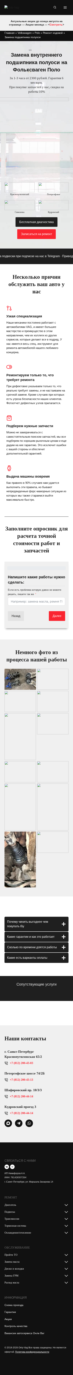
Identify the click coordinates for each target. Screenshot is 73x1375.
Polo (37, 32)
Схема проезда (13, 1305)
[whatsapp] (8, 1123)
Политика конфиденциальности (32, 1352)
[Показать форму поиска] (55, 8)
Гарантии (10, 1311)
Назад (16, 616)
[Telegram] (12, 1167)
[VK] (6, 1167)
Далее (57, 616)
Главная (9, 32)
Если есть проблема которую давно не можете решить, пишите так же (34, 592)
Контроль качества (15, 1326)
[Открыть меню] (65, 7)
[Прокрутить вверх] (64, 1364)
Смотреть (56, 24)
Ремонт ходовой (53, 32)
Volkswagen (25, 32)
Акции (8, 1319)
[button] (20, 679)
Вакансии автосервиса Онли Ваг (24, 1333)
